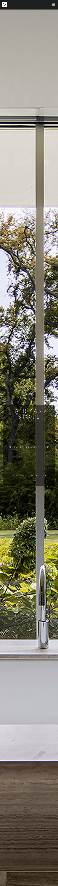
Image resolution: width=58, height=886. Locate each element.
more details (29, 480)
